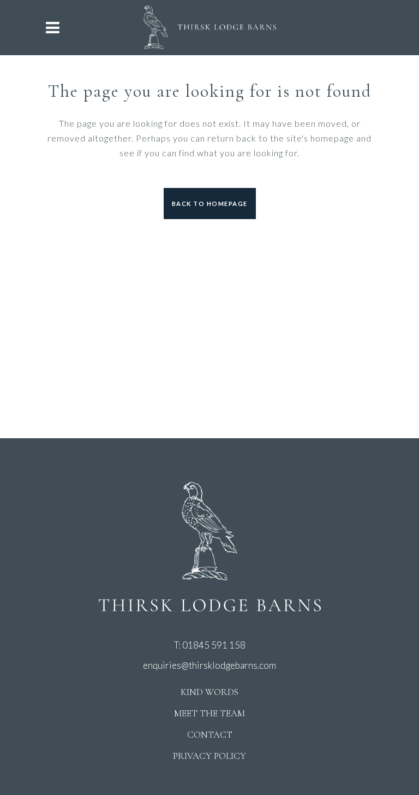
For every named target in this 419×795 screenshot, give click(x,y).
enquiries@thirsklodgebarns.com (209, 665)
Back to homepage (210, 203)
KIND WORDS (209, 692)
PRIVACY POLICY (209, 756)
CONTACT (209, 734)
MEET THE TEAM (209, 713)
